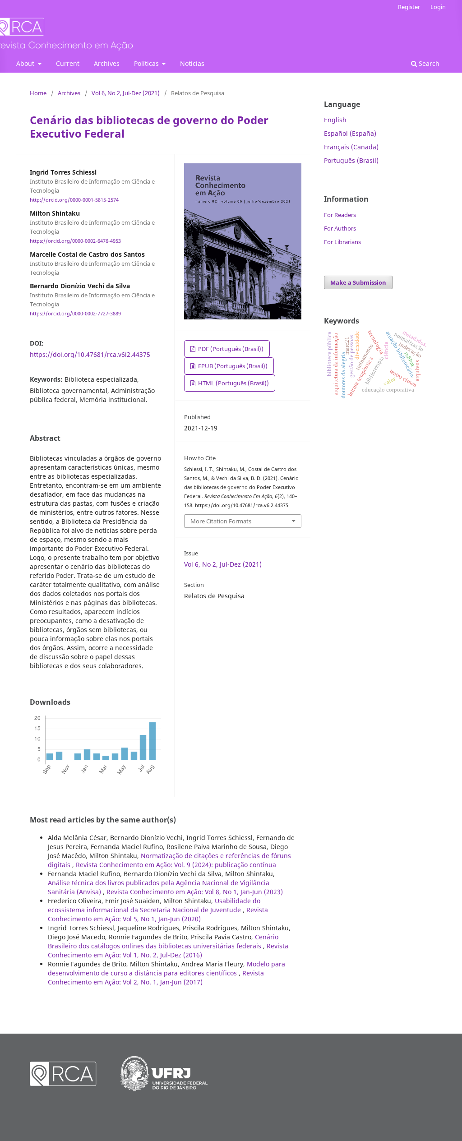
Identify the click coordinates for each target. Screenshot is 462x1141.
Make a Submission (358, 282)
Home (38, 93)
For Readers (340, 215)
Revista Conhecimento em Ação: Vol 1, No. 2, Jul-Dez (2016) (168, 950)
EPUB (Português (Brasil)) (232, 366)
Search (428, 63)
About (26, 63)
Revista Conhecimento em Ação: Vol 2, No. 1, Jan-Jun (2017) (156, 977)
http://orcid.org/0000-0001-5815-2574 (74, 200)
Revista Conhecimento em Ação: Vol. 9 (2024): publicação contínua (176, 864)
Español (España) (350, 133)
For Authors (340, 228)
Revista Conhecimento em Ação (63, 36)
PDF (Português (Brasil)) (230, 349)
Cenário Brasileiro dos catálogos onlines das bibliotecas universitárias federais (163, 941)
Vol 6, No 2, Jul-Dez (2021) (126, 93)
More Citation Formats (220, 521)
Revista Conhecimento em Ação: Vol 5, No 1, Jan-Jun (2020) (158, 914)
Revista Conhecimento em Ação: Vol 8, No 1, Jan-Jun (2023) (194, 891)
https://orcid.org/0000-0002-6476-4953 (75, 241)
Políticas (147, 63)
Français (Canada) (351, 147)
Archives (107, 63)
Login (438, 7)
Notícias (192, 63)
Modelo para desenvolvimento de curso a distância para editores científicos (166, 968)
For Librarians (342, 242)
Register (409, 7)
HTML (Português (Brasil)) (233, 383)
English (335, 119)
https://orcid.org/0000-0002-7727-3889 (75, 314)
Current (67, 63)
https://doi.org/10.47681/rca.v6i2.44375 (90, 354)
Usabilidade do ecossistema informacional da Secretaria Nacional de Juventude (154, 905)
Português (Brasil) (351, 160)
